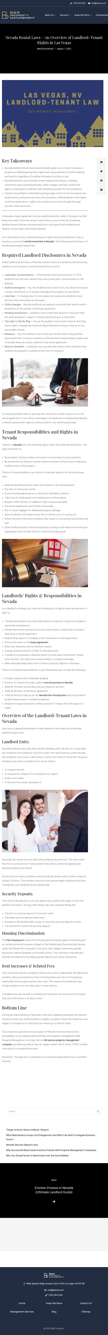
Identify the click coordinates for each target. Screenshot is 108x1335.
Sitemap (86, 1311)
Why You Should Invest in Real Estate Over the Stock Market (37, 1155)
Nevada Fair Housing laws (53, 695)
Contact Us (86, 1303)
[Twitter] (101, 171)
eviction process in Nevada (58, 682)
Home (22, 1303)
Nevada (18, 444)
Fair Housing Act (15, 940)
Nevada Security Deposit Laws (22, 1144)
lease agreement (39, 642)
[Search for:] (54, 1111)
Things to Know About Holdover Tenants (27, 1129)
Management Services (22, 1311)
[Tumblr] (101, 190)
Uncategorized (45, 49)
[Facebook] (101, 162)
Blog (54, 1311)
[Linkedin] (101, 180)
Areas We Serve (54, 1303)
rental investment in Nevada (39, 241)
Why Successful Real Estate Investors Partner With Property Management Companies (51, 1150)
